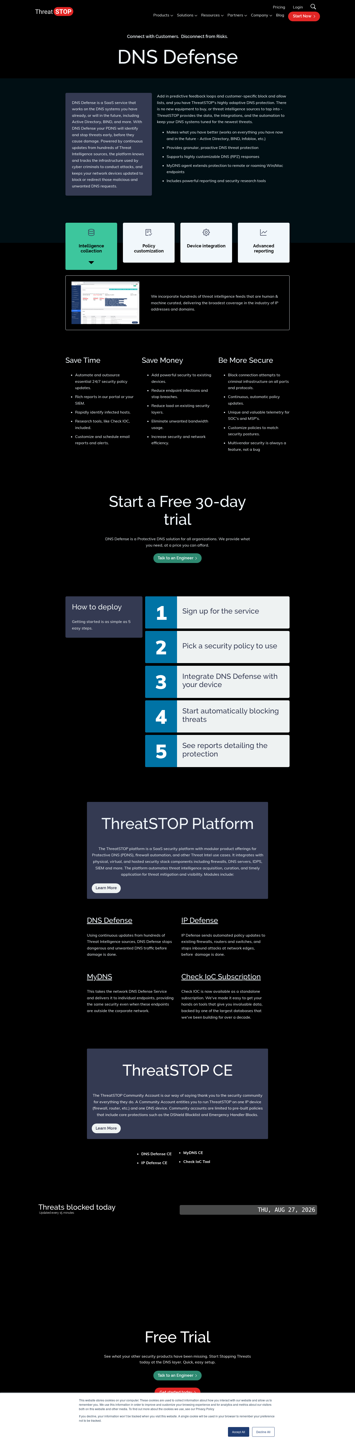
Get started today (176, 1392)
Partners (235, 15)
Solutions (185, 15)
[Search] (313, 7)
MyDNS (99, 976)
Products (161, 15)
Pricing (279, 7)
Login (298, 7)
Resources (210, 15)
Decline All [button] (263, 1432)
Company (259, 15)
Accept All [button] (238, 1432)
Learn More (106, 1128)
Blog (280, 15)
